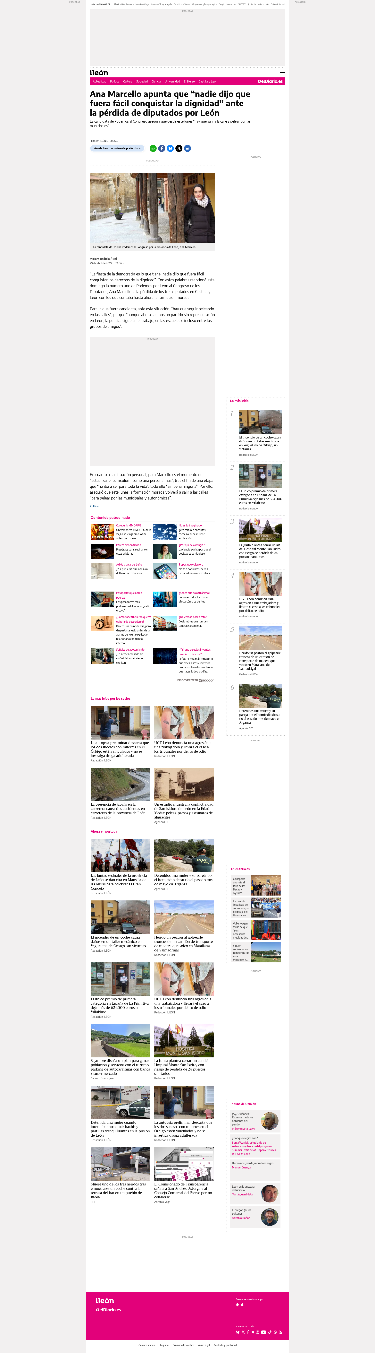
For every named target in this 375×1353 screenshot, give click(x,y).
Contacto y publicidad (225, 1345)
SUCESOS (242, 4)
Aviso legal (204, 1345)
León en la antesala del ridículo (243, 1188)
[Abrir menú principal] (282, 72)
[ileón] (117, 1300)
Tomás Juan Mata (242, 1194)
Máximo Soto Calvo (243, 1128)
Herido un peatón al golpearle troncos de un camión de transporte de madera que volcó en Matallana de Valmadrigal (183, 943)
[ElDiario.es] (270, 81)
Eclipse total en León (279, 4)
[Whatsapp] (153, 148)
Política (114, 81)
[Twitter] (178, 148)
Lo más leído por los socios (110, 698)
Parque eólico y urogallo (161, 4)
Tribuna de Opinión (243, 1104)
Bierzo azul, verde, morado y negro (252, 1163)
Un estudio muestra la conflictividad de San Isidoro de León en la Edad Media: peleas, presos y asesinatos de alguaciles (183, 811)
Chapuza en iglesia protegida (204, 4)
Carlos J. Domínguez (102, 1078)
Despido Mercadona (227, 4)
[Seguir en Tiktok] (270, 1332)
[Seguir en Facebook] (248, 1332)
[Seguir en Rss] (280, 1332)
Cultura (127, 81)
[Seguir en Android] (237, 1304)
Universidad (172, 81)
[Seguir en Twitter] (243, 1332)
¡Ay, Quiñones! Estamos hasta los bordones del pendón (242, 1119)
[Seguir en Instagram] (257, 1332)
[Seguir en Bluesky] (237, 1332)
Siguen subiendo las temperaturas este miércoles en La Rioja (241, 953)
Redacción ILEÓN (101, 760)
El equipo (164, 1345)
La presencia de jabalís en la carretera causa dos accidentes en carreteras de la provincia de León (118, 808)
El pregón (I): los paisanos (241, 1211)
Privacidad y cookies (183, 1345)
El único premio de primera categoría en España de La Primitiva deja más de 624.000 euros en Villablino (120, 1005)
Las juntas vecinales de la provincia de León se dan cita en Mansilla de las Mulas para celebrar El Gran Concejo (119, 882)
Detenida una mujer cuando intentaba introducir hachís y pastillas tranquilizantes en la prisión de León (120, 1129)
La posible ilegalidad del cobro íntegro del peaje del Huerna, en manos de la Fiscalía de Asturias (241, 908)
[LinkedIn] (187, 148)
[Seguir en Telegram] (252, 1332)
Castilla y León (208, 81)
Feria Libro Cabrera (182, 4)
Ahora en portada (104, 831)
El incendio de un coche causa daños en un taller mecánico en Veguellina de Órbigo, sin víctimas (118, 941)
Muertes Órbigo (142, 4)
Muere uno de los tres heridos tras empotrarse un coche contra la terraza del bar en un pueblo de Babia (118, 1190)
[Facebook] (161, 148)
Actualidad (99, 81)
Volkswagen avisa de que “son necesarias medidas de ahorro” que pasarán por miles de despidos (240, 930)
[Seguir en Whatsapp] (275, 1332)
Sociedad (142, 81)
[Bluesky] (170, 148)
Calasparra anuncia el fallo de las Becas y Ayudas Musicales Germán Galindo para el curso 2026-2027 (240, 886)
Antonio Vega (162, 1201)
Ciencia (156, 81)
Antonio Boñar (241, 1217)
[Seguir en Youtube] (263, 1332)
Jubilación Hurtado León (258, 4)
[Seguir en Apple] (242, 1304)
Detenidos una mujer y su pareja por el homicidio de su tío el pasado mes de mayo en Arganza (183, 879)
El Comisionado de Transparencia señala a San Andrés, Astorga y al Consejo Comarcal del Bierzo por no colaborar (183, 1190)
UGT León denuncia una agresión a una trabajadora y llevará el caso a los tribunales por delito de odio (183, 747)
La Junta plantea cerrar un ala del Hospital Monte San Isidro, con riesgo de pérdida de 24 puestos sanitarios (181, 1067)
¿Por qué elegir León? (245, 1138)
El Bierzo (189, 81)
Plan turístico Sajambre (124, 4)
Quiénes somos (146, 1345)
